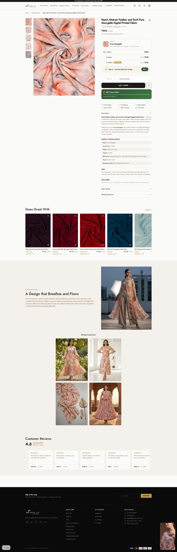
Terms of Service (70, 533)
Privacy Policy (70, 530)
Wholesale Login (70, 539)
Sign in (145, 69)
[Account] (144, 5)
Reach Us (68, 517)
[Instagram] (27, 522)
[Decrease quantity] (103, 78)
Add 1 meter (123, 85)
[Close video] (173, 524)
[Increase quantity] (114, 78)
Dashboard (98, 513)
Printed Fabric (64, 6)
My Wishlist (98, 520)
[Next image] (92, 57)
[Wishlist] (139, 5)
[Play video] (28, 54)
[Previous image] (37, 57)
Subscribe (146, 496)
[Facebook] (32, 522)
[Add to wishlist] (149, 85)
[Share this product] (150, 20)
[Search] (134, 5)
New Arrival (44, 5)
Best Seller (53, 5)
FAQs (67, 520)
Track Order (98, 517)
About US (68, 513)
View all (147, 210)
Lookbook (108, 5)
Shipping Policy (70, 526)
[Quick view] (48, 245)
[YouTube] (41, 522)
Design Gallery (119, 5)
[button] (132, 79)
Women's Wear (97, 6)
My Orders (98, 523)
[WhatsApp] (45, 522)
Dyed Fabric (85, 6)
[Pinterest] (36, 522)
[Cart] (149, 5)
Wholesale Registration (72, 536)
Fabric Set (75, 5)
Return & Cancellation (72, 523)
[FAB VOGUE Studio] (30, 5)
